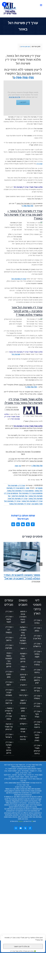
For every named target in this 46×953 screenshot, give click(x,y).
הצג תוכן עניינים (25, 46)
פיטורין (22, 685)
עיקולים (23, 723)
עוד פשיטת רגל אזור (19, 496)
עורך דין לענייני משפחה (9, 692)
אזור (27, 488)
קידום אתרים (16, 821)
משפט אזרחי (22, 730)
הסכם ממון (23, 709)
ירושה (23, 648)
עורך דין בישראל (9, 735)
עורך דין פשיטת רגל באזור (31, 501)
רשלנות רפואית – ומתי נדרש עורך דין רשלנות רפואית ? (22, 635)
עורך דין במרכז (37, 621)
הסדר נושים (23, 668)
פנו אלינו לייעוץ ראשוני (21, 946)
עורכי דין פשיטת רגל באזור (20, 503)
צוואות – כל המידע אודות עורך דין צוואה (8, 713)
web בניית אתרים (30, 821)
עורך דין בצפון (37, 629)
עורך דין (21, 485)
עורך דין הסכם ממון (9, 674)
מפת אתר (28, 787)
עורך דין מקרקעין (8, 646)
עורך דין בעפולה (37, 697)
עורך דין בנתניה (37, 663)
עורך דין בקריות (37, 689)
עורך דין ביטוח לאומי (9, 619)
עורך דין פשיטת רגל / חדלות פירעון (9, 747)
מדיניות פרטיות (14, 97)
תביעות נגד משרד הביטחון (9, 727)
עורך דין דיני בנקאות (9, 630)
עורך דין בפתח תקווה (37, 654)
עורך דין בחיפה (37, 671)
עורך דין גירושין (9, 638)
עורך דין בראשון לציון (37, 680)
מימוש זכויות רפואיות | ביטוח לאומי (22, 616)
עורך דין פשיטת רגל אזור (17, 498)
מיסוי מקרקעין (23, 717)
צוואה (23, 690)
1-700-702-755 (23, 77)
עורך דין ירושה (9, 683)
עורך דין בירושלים (37, 645)
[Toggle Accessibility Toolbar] (4, 4)
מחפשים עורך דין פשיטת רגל (30, 493)
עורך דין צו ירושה (8, 701)
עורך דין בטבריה (37, 704)
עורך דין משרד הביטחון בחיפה (37, 749)
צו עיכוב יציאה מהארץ (23, 677)
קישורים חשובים (19, 787)
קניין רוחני (23, 695)
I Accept (23, 102)
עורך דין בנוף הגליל (37, 714)
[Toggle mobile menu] (41, 5)
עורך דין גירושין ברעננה (37, 725)
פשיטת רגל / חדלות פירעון (23, 657)
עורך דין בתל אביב (37, 637)
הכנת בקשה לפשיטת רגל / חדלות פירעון (8, 660)
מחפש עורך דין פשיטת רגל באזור (20, 490)
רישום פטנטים (23, 701)
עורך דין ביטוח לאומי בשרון (37, 736)
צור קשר (18, 465)
